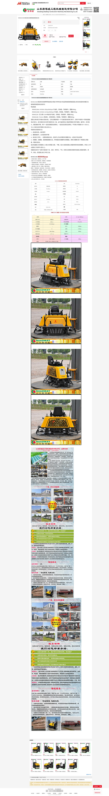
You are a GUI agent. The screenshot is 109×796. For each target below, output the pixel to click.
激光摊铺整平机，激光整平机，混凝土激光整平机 (26, 135)
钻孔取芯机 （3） (22, 92)
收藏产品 (21, 44)
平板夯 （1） (21, 90)
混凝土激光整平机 (21, 147)
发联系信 (46, 41)
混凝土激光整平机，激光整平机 (23, 159)
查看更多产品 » (88, 774)
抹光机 (48, 779)
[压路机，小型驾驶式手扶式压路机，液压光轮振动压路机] (86, 44)
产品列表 (47, 14)
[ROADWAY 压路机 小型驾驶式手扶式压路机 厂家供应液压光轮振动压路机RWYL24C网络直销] (86, 33)
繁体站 (71, 793)
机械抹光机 (67, 779)
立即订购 (61, 41)
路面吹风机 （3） (22, 89)
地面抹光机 (52, 779)
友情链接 (75, 793)
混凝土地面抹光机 (74, 779)
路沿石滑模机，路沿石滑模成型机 (85, 70)
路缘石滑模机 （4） (22, 82)
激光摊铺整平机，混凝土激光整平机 (24, 123)
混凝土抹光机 (38, 779)
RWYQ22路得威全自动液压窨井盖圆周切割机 (38, 70)
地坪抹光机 (57, 779)
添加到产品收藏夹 (21, 176)
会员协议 (60, 793)
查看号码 (71, 36)
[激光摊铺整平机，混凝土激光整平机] (23, 118)
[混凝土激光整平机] (23, 141)
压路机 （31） (21, 79)
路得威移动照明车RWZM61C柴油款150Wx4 (50, 70)
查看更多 (23, 94)
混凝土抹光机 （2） (22, 85)
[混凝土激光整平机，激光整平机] (23, 153)
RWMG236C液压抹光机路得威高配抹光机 (56, 790)
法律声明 (65, 793)
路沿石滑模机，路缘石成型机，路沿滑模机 (25, 170)
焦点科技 (56, 794)
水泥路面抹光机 (81, 779)
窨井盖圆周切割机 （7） (23, 84)
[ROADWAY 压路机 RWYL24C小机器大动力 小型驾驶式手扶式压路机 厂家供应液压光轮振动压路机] (86, 22)
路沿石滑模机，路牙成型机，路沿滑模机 (25, 70)
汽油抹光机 (44, 779)
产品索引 (19, 174)
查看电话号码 (22, 101)
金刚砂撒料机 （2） (22, 80)
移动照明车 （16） (22, 87)
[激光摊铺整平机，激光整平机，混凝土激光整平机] (23, 129)
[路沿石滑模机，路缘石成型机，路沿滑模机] (23, 165)
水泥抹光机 (62, 779)
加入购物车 (54, 41)
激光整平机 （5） (22, 77)
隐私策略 (54, 793)
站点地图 (49, 793)
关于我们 (32, 793)
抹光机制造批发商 (58, 789)
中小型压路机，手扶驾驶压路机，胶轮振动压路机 (75, 70)
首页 (44, 14)
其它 (50, 14)
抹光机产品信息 (50, 789)
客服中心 (43, 793)
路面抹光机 (33, 779)
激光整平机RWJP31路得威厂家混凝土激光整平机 (63, 70)
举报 (26, 44)
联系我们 (38, 793)
